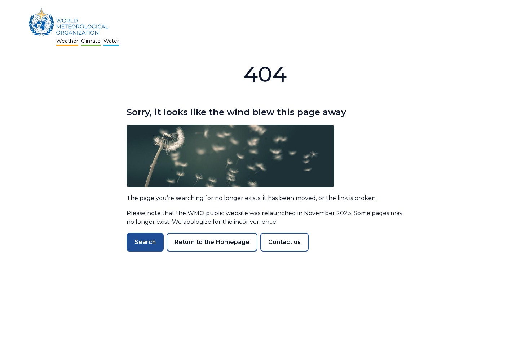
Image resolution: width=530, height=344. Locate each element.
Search (145, 242)
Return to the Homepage (212, 242)
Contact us (284, 242)
